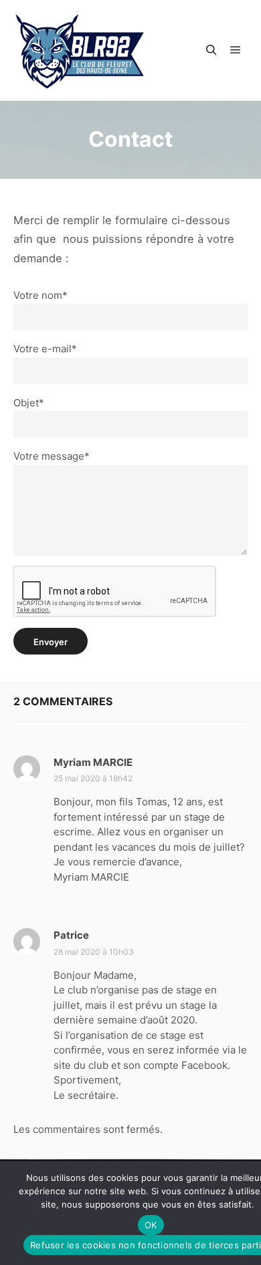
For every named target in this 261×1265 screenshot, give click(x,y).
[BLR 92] (80, 50)
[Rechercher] (211, 50)
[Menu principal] (236, 50)
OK (151, 1225)
